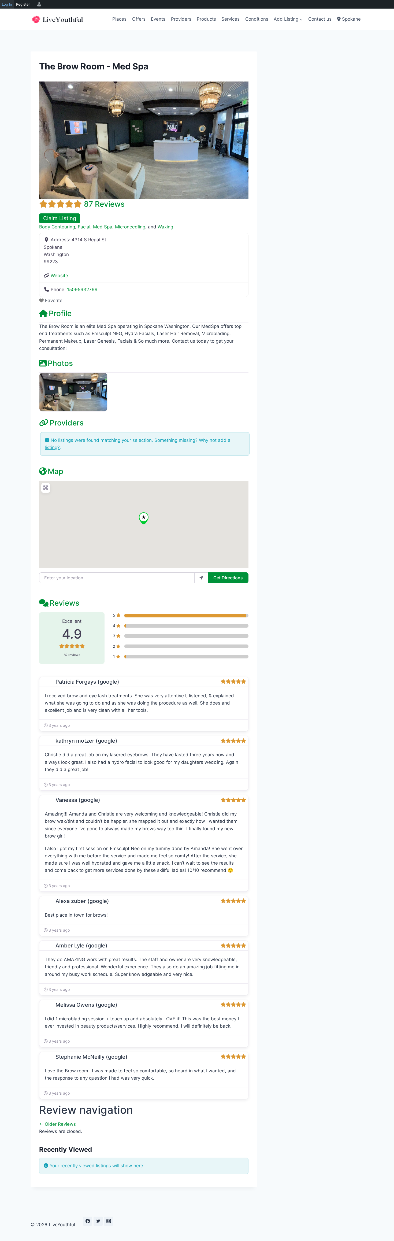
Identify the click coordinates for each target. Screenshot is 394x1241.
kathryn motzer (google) (86, 741)
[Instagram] (108, 1221)
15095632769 (82, 289)
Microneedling (130, 226)
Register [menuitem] (23, 4)
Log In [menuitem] (7, 4)
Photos (60, 363)
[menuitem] (38, 4)
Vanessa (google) (77, 800)
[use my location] (201, 577)
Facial (84, 226)
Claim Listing (59, 218)
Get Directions (228, 577)
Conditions (256, 19)
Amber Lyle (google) (81, 945)
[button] (143, 518)
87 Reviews (104, 204)
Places (119, 19)
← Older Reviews (57, 1124)
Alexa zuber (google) (82, 901)
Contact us (320, 19)
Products (206, 19)
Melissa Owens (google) (86, 1005)
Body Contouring (57, 226)
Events (158, 19)
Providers (181, 19)
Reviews (64, 602)
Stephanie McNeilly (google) (91, 1057)
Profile (60, 313)
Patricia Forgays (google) (87, 682)
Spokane (351, 19)
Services (230, 19)
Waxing (165, 226)
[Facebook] (87, 1221)
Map (55, 471)
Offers (139, 19)
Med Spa (102, 226)
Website (59, 275)
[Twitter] (98, 1221)
